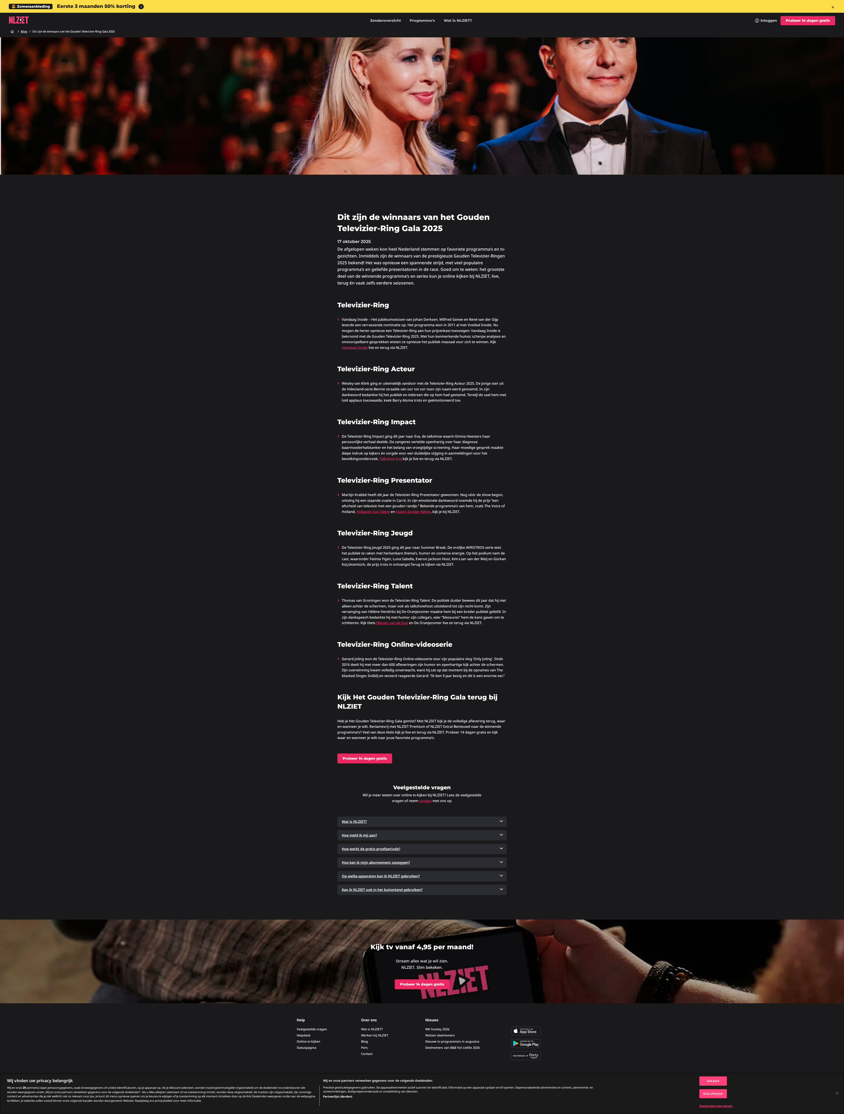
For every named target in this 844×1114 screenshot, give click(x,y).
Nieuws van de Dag (392, 622)
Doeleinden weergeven (716, 1106)
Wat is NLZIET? (458, 20)
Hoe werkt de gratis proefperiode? (371, 848)
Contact (367, 1054)
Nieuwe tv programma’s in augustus (452, 1041)
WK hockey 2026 (437, 1029)
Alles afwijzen (713, 1094)
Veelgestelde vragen (312, 1029)
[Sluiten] (837, 1093)
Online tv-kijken (308, 1041)
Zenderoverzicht (385, 20)
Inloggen (768, 21)
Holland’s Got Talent (373, 511)
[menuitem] (765, 21)
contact (425, 800)
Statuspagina (306, 1047)
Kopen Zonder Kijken (413, 511)
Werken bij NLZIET (374, 1035)
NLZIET (19, 20)
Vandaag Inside (355, 347)
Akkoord (713, 1081)
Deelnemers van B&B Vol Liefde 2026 (452, 1047)
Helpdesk (304, 1035)
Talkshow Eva (391, 458)
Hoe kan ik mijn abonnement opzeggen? (376, 862)
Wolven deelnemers (440, 1035)
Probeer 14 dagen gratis (808, 20)
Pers (364, 1047)
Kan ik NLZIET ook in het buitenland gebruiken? (382, 889)
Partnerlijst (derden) (337, 1096)
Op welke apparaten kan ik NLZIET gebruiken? (381, 876)
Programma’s (422, 20)
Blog (364, 1041)
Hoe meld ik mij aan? (359, 835)
